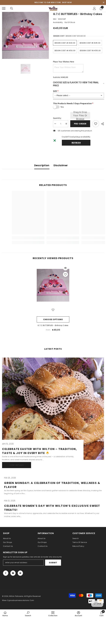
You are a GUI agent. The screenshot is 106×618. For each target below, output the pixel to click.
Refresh (76, 142)
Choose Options (53, 319)
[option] (25, 35)
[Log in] (94, 8)
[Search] (11, 8)
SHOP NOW (67, 2)
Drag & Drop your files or (80, 115)
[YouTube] (20, 573)
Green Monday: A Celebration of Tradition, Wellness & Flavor (52, 485)
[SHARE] (101, 124)
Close (104, 3)
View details (16, 465)
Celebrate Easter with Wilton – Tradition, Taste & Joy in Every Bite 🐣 (39, 451)
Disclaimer (61, 165)
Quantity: (57, 118)
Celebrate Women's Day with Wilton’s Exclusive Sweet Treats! (52, 508)
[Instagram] (13, 573)
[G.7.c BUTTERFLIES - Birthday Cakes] (53, 285)
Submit (53, 562)
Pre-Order (79, 123)
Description (41, 165)
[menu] (3, 8)
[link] (28, 613)
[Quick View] (65, 267)
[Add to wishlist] (95, 123)
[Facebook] (5, 573)
